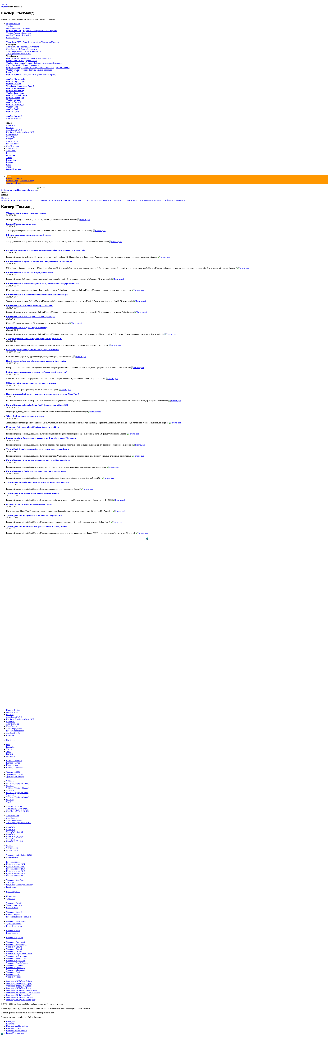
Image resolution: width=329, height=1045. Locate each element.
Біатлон (9, 162)
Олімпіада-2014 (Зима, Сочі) (18, 995)
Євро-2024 (10, 125)
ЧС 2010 (9, 799)
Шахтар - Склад (27, 181)
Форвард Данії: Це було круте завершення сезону (29, 504)
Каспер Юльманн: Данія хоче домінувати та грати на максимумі (36, 471)
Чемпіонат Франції (14, 937)
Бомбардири (11, 887)
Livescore (26, 28)
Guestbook (10, 740)
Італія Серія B (12, 72)
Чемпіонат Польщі (14, 951)
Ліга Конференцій (14, 728)
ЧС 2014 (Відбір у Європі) (17, 797)
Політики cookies (13, 1028)
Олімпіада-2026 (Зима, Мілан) (19, 981)
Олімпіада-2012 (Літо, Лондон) (19, 997)
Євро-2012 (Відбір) (14, 841)
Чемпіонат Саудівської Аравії (19, 954)
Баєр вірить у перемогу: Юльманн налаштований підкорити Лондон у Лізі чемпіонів (45, 250)
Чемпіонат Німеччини (16, 921)
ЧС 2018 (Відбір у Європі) (17, 793)
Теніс (8, 167)
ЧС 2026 (9, 127)
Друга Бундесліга (13, 65)
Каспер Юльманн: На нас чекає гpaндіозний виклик (30, 272)
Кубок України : (13, 892)
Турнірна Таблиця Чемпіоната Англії (37, 58)
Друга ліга (10, 898)
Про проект (11, 1021)
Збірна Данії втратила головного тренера (25, 416)
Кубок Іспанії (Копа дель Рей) (19, 917)
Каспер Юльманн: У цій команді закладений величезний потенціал (37, 294)
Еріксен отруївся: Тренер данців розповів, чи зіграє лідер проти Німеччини (41, 438)
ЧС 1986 (9, 802)
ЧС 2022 (9, 786)
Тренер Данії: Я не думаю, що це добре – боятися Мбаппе (32, 493)
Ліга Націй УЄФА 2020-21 (17, 809)
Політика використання (16, 1031)
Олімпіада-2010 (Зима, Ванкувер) (20, 1000)
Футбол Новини (13, 24)
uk (2, 4)
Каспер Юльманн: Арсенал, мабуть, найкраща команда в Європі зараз (39, 261)
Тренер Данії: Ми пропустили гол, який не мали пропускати (34, 515)
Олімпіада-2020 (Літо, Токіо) (18, 988)
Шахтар (9, 176)
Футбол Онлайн (13, 28)
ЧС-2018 (10, 790)
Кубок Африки (12, 144)
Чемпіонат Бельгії (14, 947)
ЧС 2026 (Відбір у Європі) (17, 783)
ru (6, 4)
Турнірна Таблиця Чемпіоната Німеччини (43, 63)
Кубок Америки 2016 (15, 871)
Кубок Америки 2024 (15, 864)
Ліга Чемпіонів (12, 146)
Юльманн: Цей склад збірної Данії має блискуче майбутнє (33, 427)
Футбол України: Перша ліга (18, 33)
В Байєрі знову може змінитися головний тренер (28, 235)
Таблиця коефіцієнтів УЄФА (18, 54)
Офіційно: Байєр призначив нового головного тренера (31, 383)
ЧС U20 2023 (12, 848)
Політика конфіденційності (18, 1026)
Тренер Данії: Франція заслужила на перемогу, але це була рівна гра (37, 482)
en (4, 4)
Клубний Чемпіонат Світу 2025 (20, 132)
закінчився (140, 200)
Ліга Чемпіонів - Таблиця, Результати (22, 47)
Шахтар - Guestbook (15, 767)
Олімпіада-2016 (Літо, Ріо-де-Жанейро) (23, 993)
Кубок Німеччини (31, 65)
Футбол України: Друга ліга (18, 35)
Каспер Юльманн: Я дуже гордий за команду (27, 327)
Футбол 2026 (11, 712)
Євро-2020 (10, 829)
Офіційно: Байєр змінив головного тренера (26, 213)
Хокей (9, 158)
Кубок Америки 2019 (15, 869)
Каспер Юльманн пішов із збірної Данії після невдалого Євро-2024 (37, 405)
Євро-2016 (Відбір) (14, 836)
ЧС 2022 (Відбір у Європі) (17, 788)
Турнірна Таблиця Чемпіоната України (40, 31)
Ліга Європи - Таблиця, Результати (21, 49)
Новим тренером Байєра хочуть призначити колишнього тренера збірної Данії (42, 394)
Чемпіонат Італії (13, 931)
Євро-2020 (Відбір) (14, 832)
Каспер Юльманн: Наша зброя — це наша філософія (30, 316)
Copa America (12, 141)
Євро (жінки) (12, 134)
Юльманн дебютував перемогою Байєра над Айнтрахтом (32, 350)
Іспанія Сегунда (13, 914)
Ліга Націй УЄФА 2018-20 (17, 811)
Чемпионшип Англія (15, 61)
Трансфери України (31, 42)
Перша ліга (11, 896)
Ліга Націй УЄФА (14, 130)
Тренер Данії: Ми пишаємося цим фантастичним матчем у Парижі (37, 526)
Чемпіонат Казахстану (16, 958)
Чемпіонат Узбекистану (16, 956)
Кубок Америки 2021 (15, 866)
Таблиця (10, 882)
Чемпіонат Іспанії (14, 912)
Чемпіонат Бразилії (14, 965)
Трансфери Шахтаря (50, 42)
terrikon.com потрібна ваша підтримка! (19, 190)
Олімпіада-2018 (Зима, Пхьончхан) (21, 990)
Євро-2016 (10, 834)
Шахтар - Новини (14, 178)
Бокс (8, 164)
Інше (8, 153)
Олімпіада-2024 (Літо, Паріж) (19, 983)
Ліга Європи (11, 148)
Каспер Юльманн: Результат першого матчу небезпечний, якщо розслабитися (42, 283)
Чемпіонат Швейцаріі (15, 967)
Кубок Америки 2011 (15, 876)
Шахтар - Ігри (12, 181)
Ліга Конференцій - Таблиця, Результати (24, 51)
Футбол (4, 7)
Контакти (10, 1024)
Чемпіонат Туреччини (15, 961)
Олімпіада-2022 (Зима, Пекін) (19, 986)
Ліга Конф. (11, 151)
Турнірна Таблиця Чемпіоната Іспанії (37, 67)
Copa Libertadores (13, 118)
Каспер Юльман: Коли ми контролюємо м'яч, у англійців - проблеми (38, 460)
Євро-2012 (10, 839)
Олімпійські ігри (13, 169)
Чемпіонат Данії (13, 972)
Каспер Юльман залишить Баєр (21, 224)
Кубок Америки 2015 (15, 873)
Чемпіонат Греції (13, 977)
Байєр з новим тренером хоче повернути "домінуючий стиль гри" (36, 372)
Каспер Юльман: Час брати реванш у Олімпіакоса (29, 305)
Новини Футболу (13, 710)
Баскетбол (11, 160)
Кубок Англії (31, 61)
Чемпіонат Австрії (14, 949)
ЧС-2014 (10, 795)
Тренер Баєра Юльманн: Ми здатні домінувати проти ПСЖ (34, 339)
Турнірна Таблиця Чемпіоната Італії (36, 70)
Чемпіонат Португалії (15, 942)
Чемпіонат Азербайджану (17, 963)
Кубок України (12, 37)
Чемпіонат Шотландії (15, 970)
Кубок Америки (13, 862)
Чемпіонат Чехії (13, 974)
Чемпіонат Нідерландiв (16, 944)
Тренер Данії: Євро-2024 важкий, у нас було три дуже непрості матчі (37, 449)
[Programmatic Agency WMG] (147, 539)
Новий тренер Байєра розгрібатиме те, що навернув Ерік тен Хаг (36, 361)
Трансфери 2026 (13, 772)
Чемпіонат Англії (13, 903)
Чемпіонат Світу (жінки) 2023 (19, 855)
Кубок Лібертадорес (15, 731)
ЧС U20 (9, 139)
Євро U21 (10, 137)
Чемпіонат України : (15, 880)
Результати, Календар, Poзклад (19, 885)
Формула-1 (11, 155)
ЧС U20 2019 (12, 850)
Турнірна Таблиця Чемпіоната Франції (40, 74)
